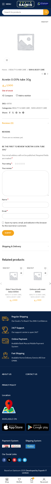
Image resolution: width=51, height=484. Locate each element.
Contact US (31, 374)
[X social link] (13, 112)
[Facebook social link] (9, 112)
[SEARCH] (46, 12)
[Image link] (11, 446)
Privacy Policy (9, 385)
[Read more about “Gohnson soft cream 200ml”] (45, 273)
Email (5, 211)
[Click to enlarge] (7, 60)
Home (4, 70)
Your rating (7, 164)
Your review (7, 168)
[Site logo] (25, 4)
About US (6, 374)
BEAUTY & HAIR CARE (18, 70)
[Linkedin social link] (19, 112)
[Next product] (47, 74)
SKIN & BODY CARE (37, 70)
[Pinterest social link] (16, 112)
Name (5, 199)
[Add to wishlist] (21, 268)
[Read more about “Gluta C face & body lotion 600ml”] (21, 273)
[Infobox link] (43, 4)
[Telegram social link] (23, 112)
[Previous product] (42, 74)
